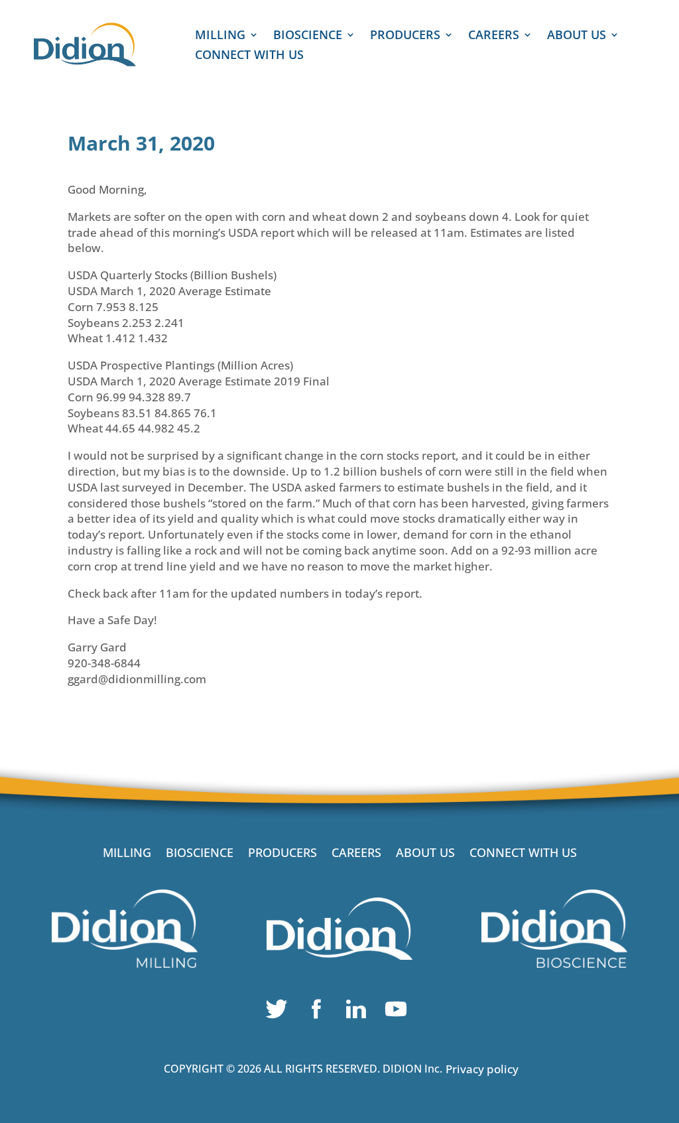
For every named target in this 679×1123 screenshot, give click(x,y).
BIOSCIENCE (307, 36)
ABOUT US (576, 36)
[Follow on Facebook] (319, 1012)
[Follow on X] (280, 1012)
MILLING (220, 36)
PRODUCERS (405, 36)
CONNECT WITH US (249, 56)
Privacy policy (482, 1069)
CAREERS (493, 36)
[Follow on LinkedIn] (359, 1012)
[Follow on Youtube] (399, 1012)
